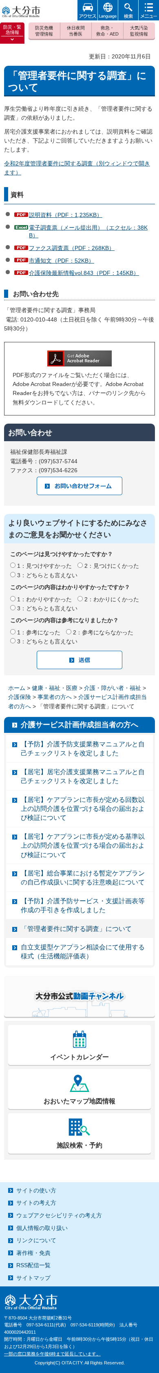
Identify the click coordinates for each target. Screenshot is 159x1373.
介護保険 (19, 697)
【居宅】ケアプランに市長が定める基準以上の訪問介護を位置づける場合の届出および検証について (83, 845)
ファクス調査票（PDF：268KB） (72, 248)
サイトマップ (33, 1278)
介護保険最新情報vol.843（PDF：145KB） (84, 273)
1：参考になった (38, 632)
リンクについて (36, 1240)
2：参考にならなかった (103, 632)
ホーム (16, 688)
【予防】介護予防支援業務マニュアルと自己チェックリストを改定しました (83, 749)
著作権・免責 (33, 1253)
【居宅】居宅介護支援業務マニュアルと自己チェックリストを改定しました (83, 776)
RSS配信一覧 (33, 1265)
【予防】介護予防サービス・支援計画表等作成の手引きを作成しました (83, 905)
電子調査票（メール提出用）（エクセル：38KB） (88, 231)
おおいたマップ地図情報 (79, 1101)
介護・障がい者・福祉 (112, 688)
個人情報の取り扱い (42, 1228)
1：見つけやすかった (44, 566)
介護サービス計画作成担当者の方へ (79, 725)
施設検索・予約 (79, 1145)
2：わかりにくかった (111, 599)
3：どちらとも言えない (47, 575)
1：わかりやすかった (44, 599)
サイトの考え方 (36, 1202)
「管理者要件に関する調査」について (76, 928)
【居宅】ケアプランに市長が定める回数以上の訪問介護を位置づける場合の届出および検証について (83, 809)
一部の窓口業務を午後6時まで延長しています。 (52, 1353)
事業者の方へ (55, 697)
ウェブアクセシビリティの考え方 (59, 1215)
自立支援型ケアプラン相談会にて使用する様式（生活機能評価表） (83, 952)
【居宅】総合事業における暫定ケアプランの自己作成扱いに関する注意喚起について (83, 878)
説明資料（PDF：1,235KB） (65, 215)
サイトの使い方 (36, 1190)
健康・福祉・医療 (54, 688)
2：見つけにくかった (111, 566)
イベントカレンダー (79, 1057)
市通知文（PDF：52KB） (61, 260)
